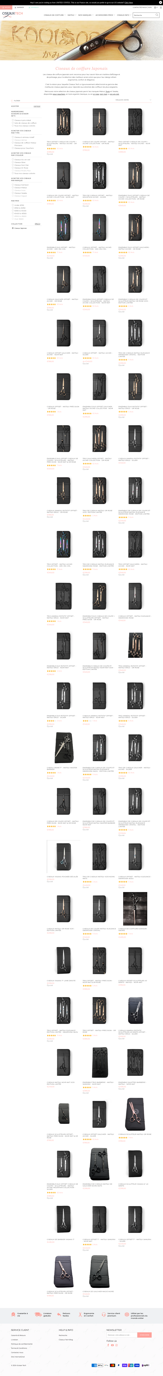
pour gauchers (59, 94)
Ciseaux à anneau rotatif (24, 137)
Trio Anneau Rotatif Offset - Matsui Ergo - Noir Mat (63, 596)
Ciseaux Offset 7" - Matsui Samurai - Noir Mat (99, 1219)
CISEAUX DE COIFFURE (54, 15)
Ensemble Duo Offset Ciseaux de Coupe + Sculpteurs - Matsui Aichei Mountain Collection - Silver (63, 1164)
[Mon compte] (161, 7)
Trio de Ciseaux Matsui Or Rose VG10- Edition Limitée (99, 490)
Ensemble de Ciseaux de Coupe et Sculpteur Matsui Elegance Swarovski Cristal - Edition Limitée (135, 801)
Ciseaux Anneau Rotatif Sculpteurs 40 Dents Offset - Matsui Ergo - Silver (135, 1010)
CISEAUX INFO (123, 15)
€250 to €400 (20, 211)
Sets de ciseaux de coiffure (25, 123)
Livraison (14, 1340)
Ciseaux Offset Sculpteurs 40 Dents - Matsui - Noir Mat (135, 960)
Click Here (129, 3)
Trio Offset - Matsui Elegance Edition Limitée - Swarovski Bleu (63, 1010)
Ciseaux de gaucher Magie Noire (99, 1271)
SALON (7, 7)
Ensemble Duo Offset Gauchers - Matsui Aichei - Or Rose (135, 227)
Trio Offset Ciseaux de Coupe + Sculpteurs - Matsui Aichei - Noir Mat (135, 122)
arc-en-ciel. (114, 94)
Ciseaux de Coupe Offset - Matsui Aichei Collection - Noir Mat (63, 175)
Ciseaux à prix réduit (22, 120)
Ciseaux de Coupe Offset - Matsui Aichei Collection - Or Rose (99, 122)
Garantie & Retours (18, 1335)
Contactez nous (140, 7)
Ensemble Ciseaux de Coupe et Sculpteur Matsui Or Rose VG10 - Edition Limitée (135, 279)
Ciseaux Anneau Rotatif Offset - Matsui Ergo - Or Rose (63, 490)
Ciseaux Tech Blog (66, 1340)
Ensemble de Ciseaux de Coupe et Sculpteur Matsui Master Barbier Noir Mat (99, 801)
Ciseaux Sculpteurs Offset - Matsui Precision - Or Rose (63, 1271)
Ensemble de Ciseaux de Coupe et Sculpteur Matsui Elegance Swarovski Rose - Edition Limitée (135, 490)
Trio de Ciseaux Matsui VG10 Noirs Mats (99, 857)
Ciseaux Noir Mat (21, 165)
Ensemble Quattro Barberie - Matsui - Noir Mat (135, 1062)
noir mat (103, 94)
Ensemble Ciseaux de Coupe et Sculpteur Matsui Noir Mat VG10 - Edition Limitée (99, 646)
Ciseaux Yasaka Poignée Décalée (63, 857)
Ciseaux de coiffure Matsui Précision (25, 144)
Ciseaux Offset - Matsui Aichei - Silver (99, 333)
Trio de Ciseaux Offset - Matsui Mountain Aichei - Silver (99, 175)
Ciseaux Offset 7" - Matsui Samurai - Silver (135, 1219)
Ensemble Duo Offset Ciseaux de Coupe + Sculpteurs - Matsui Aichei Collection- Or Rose (135, 175)
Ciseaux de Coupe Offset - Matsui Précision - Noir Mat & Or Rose (63, 801)
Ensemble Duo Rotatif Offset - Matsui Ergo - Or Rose (135, 386)
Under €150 (19, 205)
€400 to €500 (20, 213)
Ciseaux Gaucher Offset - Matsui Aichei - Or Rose (63, 279)
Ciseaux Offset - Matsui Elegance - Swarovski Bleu (135, 857)
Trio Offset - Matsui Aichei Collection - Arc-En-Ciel (63, 544)
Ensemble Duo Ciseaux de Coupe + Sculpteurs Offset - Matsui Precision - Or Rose (99, 596)
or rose (96, 94)
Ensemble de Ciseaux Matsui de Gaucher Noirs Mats (99, 1164)
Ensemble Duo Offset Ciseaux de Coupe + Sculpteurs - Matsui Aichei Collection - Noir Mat (99, 279)
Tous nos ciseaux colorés (24, 126)
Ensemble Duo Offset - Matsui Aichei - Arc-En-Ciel (63, 227)
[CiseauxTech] (14, 15)
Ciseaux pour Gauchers (24, 148)
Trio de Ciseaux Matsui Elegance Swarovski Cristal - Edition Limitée (135, 333)
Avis (150, 7)
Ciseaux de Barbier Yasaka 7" (63, 1219)
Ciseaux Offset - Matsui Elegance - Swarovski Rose (135, 596)
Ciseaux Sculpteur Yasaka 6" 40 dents (135, 1164)
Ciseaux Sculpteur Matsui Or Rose (135, 1114)
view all (37, 106)
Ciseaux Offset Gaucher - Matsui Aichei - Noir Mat (63, 333)
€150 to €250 (19, 208)
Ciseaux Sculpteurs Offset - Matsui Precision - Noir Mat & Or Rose (63, 1114)
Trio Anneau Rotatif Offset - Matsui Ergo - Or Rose (135, 646)
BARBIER (20, 7)
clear (37, 224)
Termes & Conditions (19, 1348)
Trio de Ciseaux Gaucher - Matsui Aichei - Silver (135, 748)
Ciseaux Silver (20, 162)
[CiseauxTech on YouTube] (112, 1345)
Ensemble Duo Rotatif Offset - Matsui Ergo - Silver (63, 696)
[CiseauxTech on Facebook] (108, 1345)
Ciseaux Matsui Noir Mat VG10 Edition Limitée (63, 1062)
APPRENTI (35, 7)
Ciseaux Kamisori (21, 185)
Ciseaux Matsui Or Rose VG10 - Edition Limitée (63, 909)
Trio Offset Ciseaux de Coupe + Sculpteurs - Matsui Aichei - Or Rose (63, 122)
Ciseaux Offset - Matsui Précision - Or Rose (63, 386)
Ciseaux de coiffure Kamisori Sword (135, 909)
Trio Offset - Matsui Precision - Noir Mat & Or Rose (99, 960)
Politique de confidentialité (21, 1344)
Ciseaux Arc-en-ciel (22, 160)
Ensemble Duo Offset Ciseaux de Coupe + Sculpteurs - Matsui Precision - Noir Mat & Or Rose (63, 438)
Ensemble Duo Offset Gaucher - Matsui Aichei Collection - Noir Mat (99, 386)
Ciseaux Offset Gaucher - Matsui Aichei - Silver (99, 1114)
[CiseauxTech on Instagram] (116, 1345)
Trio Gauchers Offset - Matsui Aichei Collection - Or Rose (99, 438)
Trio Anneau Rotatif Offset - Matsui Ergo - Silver (135, 696)
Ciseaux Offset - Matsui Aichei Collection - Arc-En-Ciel (99, 227)
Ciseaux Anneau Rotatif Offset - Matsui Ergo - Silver (135, 438)
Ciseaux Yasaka (20, 193)
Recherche (63, 1335)
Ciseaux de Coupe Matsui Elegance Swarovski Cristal (99, 909)
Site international (18, 1357)
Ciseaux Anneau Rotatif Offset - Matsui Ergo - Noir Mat (99, 696)
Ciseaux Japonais (20, 228)
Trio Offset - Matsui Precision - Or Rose (99, 1010)
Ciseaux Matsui (20, 188)
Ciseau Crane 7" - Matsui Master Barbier (63, 748)
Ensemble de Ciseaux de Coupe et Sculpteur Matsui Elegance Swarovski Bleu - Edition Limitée (99, 748)
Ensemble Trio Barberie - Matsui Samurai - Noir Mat (99, 1062)
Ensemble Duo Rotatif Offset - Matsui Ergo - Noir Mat (63, 646)
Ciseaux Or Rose (21, 168)
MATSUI (71, 15)
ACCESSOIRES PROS (104, 15)
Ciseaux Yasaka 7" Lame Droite (63, 960)
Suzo (108, 91)
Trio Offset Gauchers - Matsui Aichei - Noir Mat (135, 544)
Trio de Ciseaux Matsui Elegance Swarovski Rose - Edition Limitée (99, 544)
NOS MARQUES (85, 15)
